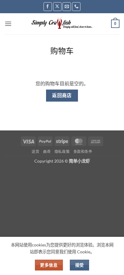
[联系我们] (76, 6)
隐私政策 (62, 151)
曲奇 (47, 151)
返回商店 (62, 95)
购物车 (62, 50)
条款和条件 (82, 151)
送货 (35, 151)
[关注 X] (57, 6)
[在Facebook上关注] (47, 6)
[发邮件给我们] (66, 6)
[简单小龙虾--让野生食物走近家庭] (62, 23)
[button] (8, 23)
